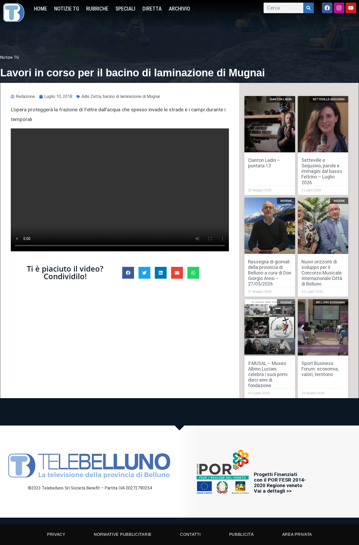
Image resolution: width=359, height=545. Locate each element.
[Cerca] (308, 8)
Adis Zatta (91, 96)
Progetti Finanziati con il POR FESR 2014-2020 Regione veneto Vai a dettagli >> (280, 482)
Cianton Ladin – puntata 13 (264, 163)
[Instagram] (339, 8)
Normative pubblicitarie (123, 534)
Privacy (56, 534)
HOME (40, 9)
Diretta (152, 9)
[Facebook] (327, 8)
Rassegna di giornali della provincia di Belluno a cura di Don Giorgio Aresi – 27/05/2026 (269, 273)
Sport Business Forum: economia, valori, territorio (320, 369)
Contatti (190, 534)
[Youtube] (351, 8)
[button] (128, 273)
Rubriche (97, 9)
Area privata (297, 534)
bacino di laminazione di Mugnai (131, 96)
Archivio (179, 9)
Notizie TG (66, 9)
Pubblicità (241, 534)
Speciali (125, 9)
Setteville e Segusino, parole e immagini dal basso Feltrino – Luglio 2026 (321, 171)
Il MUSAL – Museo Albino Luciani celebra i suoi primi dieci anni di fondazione (268, 374)
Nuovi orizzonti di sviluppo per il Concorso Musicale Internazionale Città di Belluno (321, 273)
